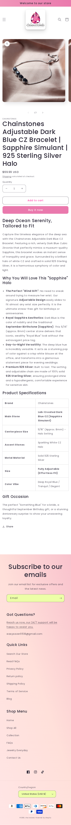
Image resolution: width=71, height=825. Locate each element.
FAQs (10, 743)
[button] (4, 19)
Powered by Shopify (43, 818)
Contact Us (14, 757)
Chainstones (30, 818)
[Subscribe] (60, 598)
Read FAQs (13, 661)
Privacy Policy (15, 668)
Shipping (6, 176)
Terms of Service (17, 691)
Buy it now (35, 210)
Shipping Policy (16, 683)
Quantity (7, 182)
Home (10, 720)
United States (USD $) (34, 794)
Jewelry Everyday (17, 750)
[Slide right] (42, 112)
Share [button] (9, 526)
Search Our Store (17, 654)
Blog (9, 698)
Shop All (11, 728)
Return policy (15, 676)
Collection (13, 735)
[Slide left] (28, 112)
